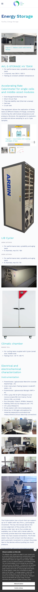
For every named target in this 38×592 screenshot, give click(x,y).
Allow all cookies (18, 583)
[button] (2, 3)
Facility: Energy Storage (9, 22)
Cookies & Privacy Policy (24, 579)
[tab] (4, 59)
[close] (35, 549)
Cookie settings (18, 588)
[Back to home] (19, 3)
